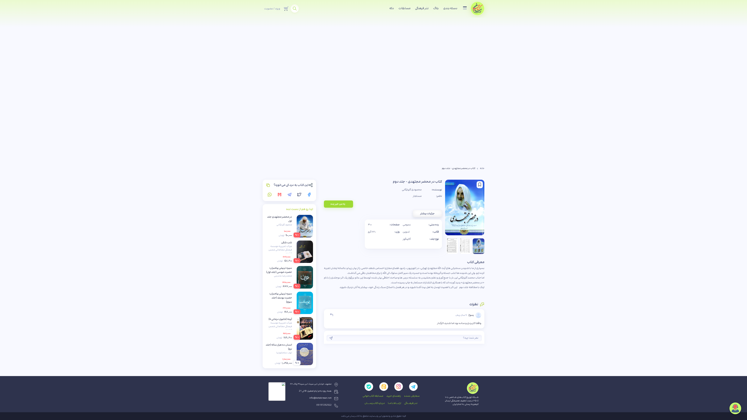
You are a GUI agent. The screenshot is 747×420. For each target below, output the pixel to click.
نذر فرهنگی (422, 8)
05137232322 (324, 405)
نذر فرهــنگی (410, 403)
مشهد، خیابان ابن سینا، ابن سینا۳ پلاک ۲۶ (310, 384)
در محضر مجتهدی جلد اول (279, 219)
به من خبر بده (338, 204)
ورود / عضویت (272, 8)
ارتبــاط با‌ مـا (394, 403)
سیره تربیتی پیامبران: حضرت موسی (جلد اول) (279, 270)
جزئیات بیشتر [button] (427, 213)
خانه (482, 168)
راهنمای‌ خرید (393, 396)
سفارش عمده (412, 396)
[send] (331, 338)
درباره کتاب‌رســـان (375, 403)
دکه (391, 8)
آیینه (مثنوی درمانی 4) (280, 319)
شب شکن (286, 242)
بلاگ (436, 8)
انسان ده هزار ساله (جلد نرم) (279, 347)
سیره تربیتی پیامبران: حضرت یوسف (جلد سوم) (280, 298)
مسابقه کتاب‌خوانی (373, 396)
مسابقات (404, 8)
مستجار (417, 196)
